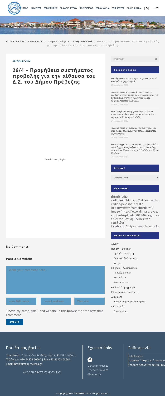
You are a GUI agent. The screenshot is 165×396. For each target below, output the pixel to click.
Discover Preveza (97, 365)
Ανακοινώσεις (121, 282)
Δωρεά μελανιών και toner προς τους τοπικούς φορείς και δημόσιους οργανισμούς (134, 80)
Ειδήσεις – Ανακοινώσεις (124, 267)
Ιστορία (117, 263)
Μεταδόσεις (120, 277)
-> (155, 8)
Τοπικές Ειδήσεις (122, 272)
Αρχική (114, 243)
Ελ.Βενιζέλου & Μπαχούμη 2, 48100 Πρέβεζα (47, 355)
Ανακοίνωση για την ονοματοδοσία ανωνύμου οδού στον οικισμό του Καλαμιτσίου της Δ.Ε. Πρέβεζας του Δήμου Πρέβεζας (133, 131)
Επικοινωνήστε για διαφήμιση (129, 301)
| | (147, 8)
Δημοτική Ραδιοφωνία (125, 258)
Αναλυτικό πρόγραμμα (123, 287)
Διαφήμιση (116, 296)
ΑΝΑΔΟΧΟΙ (38, 41)
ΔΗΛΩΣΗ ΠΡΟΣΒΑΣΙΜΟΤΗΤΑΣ (42, 372)
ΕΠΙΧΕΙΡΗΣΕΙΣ (16, 41)
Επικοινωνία (117, 306)
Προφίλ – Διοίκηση (121, 248)
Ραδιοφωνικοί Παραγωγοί (125, 292)
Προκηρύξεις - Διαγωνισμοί (71, 41)
